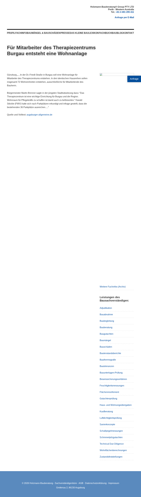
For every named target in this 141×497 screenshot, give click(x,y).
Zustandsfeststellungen (111, 457)
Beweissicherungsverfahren (113, 379)
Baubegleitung (107, 321)
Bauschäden (106, 347)
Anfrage (134, 78)
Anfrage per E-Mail (124, 17)
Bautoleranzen (107, 366)
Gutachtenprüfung (108, 398)
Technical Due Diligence (112, 444)
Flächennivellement (109, 392)
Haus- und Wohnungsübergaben (116, 405)
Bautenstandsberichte (110, 353)
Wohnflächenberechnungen (113, 450)
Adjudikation (106, 308)
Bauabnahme (106, 314)
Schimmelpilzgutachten (111, 437)
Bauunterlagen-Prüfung (111, 373)
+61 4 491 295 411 (125, 12)
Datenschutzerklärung (96, 483)
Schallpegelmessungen (111, 431)
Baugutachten (106, 334)
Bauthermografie (108, 360)
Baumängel (105, 340)
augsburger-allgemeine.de (39, 115)
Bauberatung (106, 327)
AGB (81, 483)
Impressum (113, 483)
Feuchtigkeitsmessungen (112, 385)
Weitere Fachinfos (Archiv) (113, 287)
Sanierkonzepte (107, 424)
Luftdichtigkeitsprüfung (111, 418)
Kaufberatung (106, 411)
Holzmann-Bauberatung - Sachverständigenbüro (53, 483)
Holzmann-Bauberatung (22, 12)
